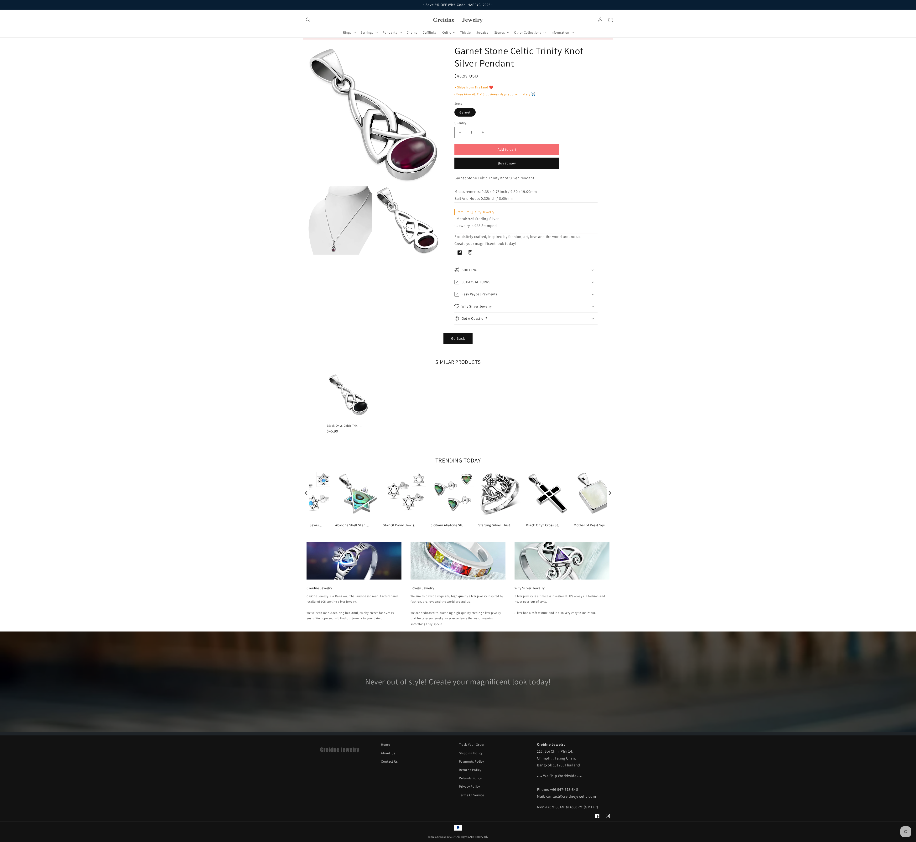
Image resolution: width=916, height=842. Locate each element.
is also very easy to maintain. (575, 613)
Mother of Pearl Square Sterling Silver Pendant (591, 525)
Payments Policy (471, 761)
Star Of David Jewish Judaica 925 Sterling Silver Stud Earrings (401, 525)
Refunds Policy (470, 778)
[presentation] (306, 493)
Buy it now (507, 163)
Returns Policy (470, 770)
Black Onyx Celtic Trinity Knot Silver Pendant (345, 426)
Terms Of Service (471, 795)
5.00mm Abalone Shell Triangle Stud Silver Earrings (448, 525)
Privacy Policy (469, 786)
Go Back (458, 338)
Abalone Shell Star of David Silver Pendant (353, 525)
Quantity (460, 123)
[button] (308, 20)
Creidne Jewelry (317, 596)
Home (385, 744)
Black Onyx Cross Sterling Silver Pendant (544, 525)
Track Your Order (472, 744)
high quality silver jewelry (469, 596)
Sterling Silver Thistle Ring (496, 525)
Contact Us (389, 761)
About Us (388, 753)
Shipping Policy (471, 753)
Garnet (465, 112)
